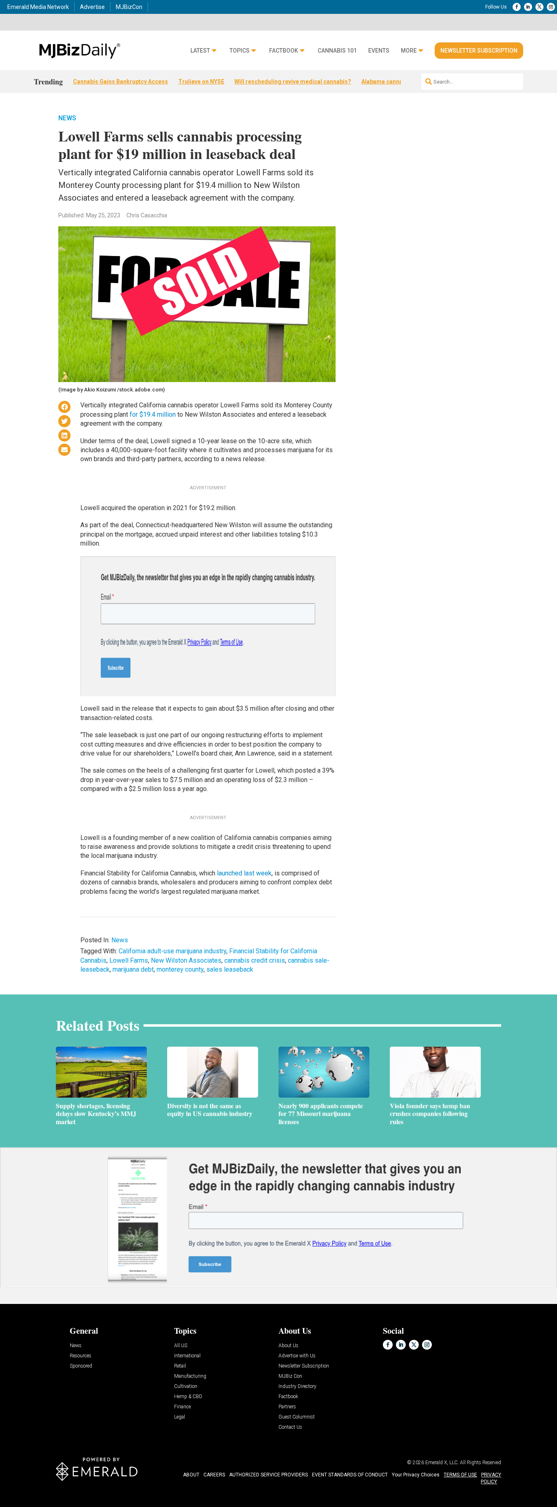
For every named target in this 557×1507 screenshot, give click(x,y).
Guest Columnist (296, 1417)
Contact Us (290, 1427)
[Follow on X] (539, 7)
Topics (240, 51)
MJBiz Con (290, 1376)
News (67, 118)
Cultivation (185, 1386)
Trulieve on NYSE (201, 81)
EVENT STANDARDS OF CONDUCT (350, 1475)
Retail (180, 1366)
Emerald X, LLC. (442, 1462)
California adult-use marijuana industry (172, 951)
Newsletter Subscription (478, 50)
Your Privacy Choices (416, 1475)
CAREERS (214, 1475)
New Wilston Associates (186, 960)
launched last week (244, 873)
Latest (200, 51)
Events (378, 51)
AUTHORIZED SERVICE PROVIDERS (268, 1475)
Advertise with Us (297, 1356)
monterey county (180, 969)
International (187, 1356)
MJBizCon (129, 7)
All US (180, 1345)
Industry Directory (297, 1386)
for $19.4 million (153, 414)
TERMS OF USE (460, 1475)
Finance (182, 1407)
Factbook (283, 51)
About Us (288, 1345)
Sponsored (81, 1366)
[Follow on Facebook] (517, 7)
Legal (179, 1417)
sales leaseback (229, 969)
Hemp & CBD (188, 1396)
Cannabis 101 (337, 51)
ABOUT (191, 1475)
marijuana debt (133, 969)
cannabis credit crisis (254, 960)
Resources (80, 1356)
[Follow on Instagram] (551, 7)
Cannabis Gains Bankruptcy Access (120, 81)
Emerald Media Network (38, 7)
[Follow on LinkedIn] (528, 7)
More (409, 51)
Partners (287, 1407)
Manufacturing (190, 1376)
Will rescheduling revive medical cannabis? (292, 81)
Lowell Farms (128, 960)
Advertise (92, 7)
